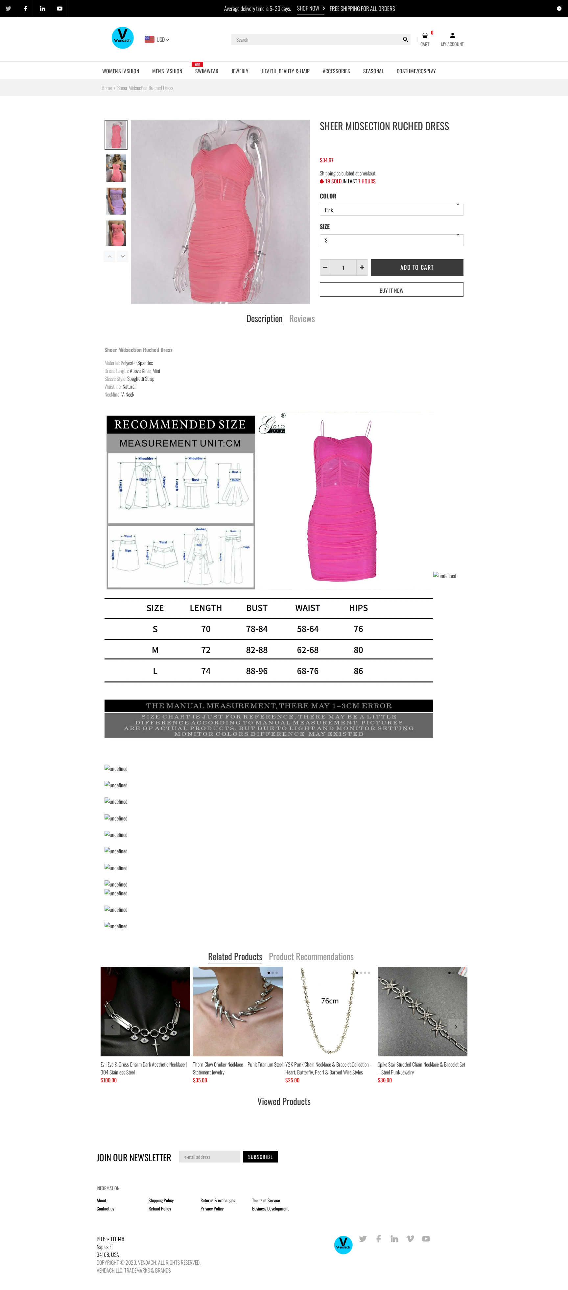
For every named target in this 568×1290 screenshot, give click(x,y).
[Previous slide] (112, 1027)
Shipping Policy (161, 1200)
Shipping (328, 173)
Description (265, 319)
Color (328, 196)
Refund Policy (160, 1208)
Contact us (105, 1208)
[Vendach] (123, 39)
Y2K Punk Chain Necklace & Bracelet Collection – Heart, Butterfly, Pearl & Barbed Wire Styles (328, 1068)
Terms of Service (266, 1200)
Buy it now (392, 290)
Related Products (235, 957)
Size (325, 226)
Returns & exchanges (218, 1200)
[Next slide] (455, 1027)
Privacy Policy (212, 1208)
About (101, 1200)
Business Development (270, 1208)
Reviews (302, 319)
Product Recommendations (311, 957)
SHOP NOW (308, 8)
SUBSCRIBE (260, 1156)
